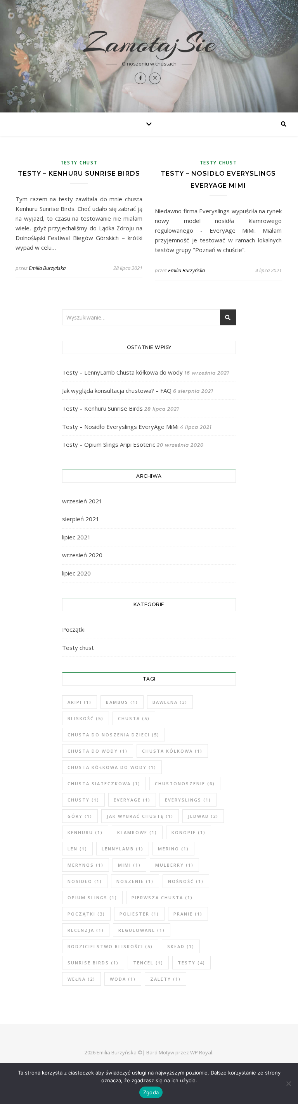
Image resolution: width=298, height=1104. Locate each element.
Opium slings (92, 897)
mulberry (174, 865)
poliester (139, 914)
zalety (165, 979)
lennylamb (123, 849)
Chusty (83, 800)
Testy (191, 963)
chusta (134, 718)
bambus (122, 702)
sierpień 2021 (80, 519)
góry (80, 816)
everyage (132, 800)
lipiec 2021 (76, 537)
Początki (73, 629)
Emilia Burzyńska (47, 267)
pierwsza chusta (162, 897)
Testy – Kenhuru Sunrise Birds (79, 173)
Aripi (80, 702)
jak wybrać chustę (140, 816)
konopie (189, 832)
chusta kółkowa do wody (112, 767)
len (77, 849)
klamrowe (137, 832)
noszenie (135, 881)
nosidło (85, 881)
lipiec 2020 (76, 573)
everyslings (188, 800)
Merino (173, 849)
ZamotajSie (149, 43)
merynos (86, 865)
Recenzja (86, 930)
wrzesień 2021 (82, 501)
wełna (81, 979)
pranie (188, 914)
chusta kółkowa (172, 751)
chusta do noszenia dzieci (113, 735)
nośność (186, 881)
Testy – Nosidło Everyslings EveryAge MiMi (120, 426)
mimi (129, 865)
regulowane (141, 930)
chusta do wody (98, 751)
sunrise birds (93, 963)
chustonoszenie (185, 783)
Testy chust (79, 162)
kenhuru (85, 832)
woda (123, 979)
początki (86, 914)
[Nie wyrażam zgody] (288, 1083)
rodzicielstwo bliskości (110, 946)
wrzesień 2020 (82, 555)
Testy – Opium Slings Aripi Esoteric (108, 444)
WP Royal (201, 1052)
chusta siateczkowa (104, 783)
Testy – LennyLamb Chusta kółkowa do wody (122, 372)
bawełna (169, 702)
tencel (148, 963)
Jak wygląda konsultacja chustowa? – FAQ (117, 390)
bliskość (86, 718)
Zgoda (151, 1092)
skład (180, 946)
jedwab (203, 816)
